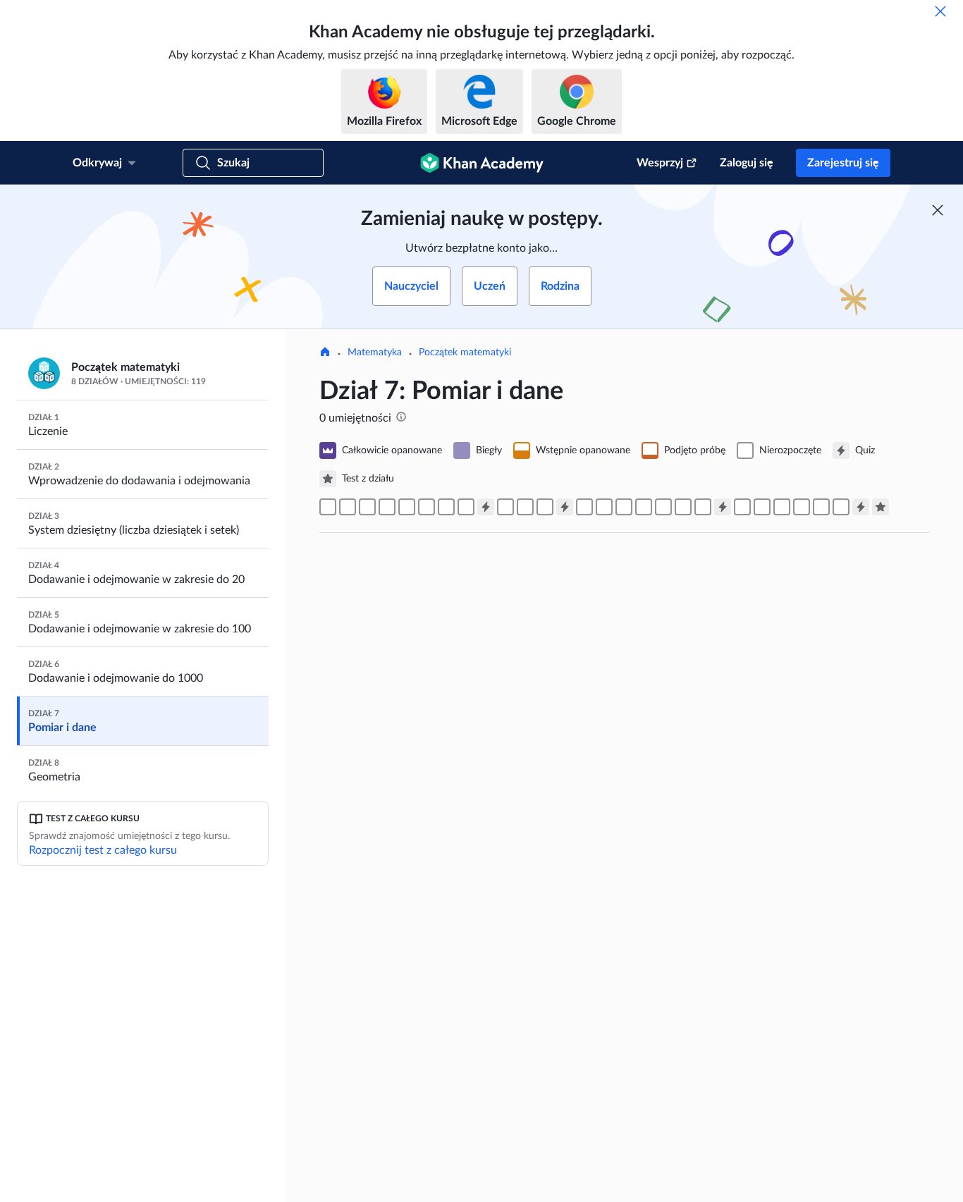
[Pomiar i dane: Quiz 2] (564, 506)
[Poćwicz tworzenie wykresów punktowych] (683, 506)
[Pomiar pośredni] (367, 506)
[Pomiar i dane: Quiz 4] (860, 506)
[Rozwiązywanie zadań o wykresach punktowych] (702, 506)
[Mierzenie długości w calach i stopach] (426, 506)
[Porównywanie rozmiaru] (327, 506)
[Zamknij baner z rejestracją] (938, 210)
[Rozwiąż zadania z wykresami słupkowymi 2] (643, 506)
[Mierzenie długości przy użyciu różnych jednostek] (466, 506)
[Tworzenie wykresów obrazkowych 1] (584, 506)
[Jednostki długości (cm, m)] (387, 506)
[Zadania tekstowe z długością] (544, 506)
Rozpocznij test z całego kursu (103, 850)
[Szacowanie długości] (505, 506)
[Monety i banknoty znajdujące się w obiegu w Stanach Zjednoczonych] (801, 506)
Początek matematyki (465, 352)
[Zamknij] (940, 11)
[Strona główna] (325, 353)
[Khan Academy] (482, 163)
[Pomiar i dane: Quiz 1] (485, 506)
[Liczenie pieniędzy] (821, 506)
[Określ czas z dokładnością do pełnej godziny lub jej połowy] (762, 506)
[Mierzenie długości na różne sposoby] (406, 506)
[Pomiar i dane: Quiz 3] (722, 506)
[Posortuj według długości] (347, 506)
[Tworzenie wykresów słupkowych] (623, 506)
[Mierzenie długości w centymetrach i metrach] (446, 506)
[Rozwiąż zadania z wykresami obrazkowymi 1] (604, 506)
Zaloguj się (746, 162)
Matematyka (375, 352)
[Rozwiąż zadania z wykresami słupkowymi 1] (663, 506)
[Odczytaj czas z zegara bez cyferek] (742, 506)
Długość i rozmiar (415, 701)
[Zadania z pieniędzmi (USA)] (841, 506)
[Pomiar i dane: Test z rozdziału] (880, 506)
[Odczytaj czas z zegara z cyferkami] (781, 506)
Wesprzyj (660, 162)
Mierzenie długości (420, 1083)
